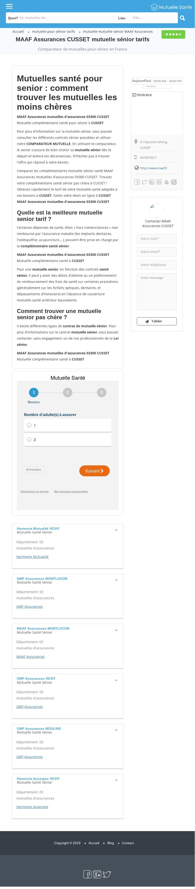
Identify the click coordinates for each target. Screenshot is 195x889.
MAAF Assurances (30, 656)
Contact (128, 843)
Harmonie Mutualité (32, 556)
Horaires (151, 86)
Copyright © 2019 (67, 843)
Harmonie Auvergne (32, 807)
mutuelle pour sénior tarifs (53, 31)
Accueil (18, 31)
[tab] (68, 530)
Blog (110, 843)
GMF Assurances (29, 606)
